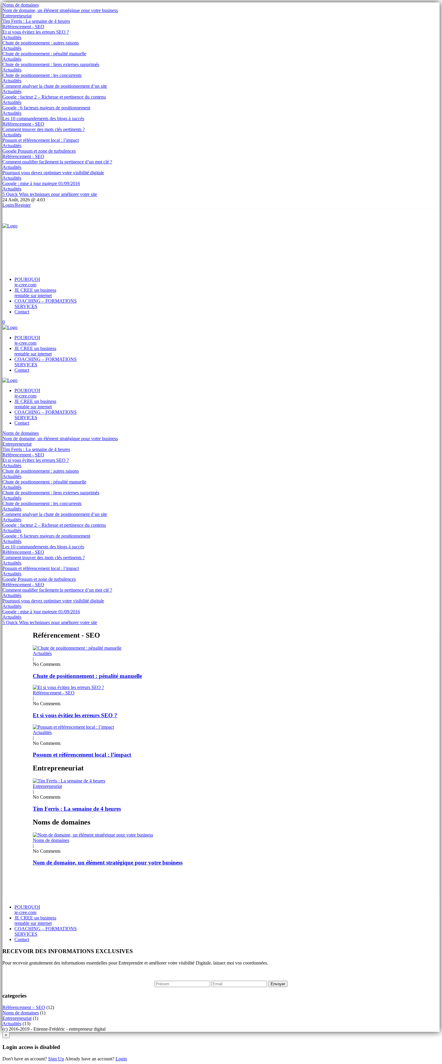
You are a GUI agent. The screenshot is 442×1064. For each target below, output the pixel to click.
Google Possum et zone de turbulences (39, 151)
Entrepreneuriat (17, 15)
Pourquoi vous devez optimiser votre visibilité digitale (53, 172)
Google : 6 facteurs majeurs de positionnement (46, 107)
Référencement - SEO (23, 26)
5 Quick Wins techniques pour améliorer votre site (49, 194)
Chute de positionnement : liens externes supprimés (50, 64)
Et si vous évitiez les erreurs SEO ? (35, 32)
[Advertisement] (111, 242)
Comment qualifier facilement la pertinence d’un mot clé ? (57, 161)
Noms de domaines (20, 5)
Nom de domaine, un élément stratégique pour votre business (60, 10)
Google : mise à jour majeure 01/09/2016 (41, 183)
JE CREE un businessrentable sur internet (35, 293)
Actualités (11, 37)
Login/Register (16, 205)
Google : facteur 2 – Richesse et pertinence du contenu (54, 96)
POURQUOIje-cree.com (27, 282)
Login (121, 1058)
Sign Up (56, 1058)
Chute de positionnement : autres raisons (40, 42)
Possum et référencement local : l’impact (40, 140)
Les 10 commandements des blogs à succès (43, 118)
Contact (21, 311)
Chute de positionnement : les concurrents (41, 75)
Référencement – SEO (23, 1007)
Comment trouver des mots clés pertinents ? (43, 129)
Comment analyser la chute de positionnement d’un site (54, 86)
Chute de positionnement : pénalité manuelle (44, 53)
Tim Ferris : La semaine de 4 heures (36, 21)
